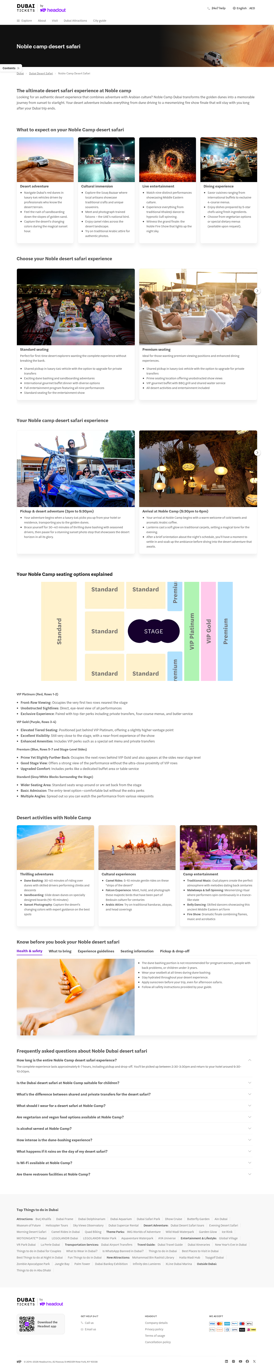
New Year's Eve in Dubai (231, 1244)
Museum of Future (29, 1225)
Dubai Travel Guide (170, 1244)
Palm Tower (82, 1264)
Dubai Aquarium (121, 1219)
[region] (137, 335)
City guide (99, 20)
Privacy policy (154, 1329)
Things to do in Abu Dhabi (34, 1270)
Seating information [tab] (137, 950)
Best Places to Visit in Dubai (200, 1251)
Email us (90, 1329)
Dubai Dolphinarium (91, 1219)
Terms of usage (155, 1336)
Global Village (228, 1238)
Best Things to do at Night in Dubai (40, 1257)
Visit (55, 20)
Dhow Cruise (173, 1219)
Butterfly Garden (198, 1219)
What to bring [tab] (60, 950)
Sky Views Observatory (88, 1225)
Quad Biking (93, 1232)
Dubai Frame (64, 1219)
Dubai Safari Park (148, 1219)
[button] (137, 631)
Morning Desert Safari (31, 1232)
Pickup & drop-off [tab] (174, 950)
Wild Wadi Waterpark (180, 1232)
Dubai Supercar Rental (124, 1225)
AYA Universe (167, 1238)
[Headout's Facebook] (247, 1361)
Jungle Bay (62, 1264)
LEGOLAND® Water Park (99, 1238)
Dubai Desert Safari (41, 73)
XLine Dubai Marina (179, 1264)
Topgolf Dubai (214, 1257)
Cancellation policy (158, 1342)
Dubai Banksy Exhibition (111, 1264)
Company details (156, 1323)
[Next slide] (257, 291)
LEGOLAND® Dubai (65, 1238)
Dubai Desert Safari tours (187, 1225)
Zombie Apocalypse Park (33, 1264)
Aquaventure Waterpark (137, 1238)
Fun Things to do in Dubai (85, 1257)
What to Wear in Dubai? (81, 1251)
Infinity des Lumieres (147, 1264)
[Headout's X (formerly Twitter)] (254, 1361)
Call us (89, 1323)
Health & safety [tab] (29, 950)
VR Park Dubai (26, 1244)
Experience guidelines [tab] (96, 950)
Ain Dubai (221, 1219)
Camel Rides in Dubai (65, 1232)
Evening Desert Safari (223, 1225)
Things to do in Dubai (163, 1251)
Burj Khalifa (43, 1219)
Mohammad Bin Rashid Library (153, 1257)
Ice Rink (227, 1232)
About (42, 20)
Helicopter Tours (57, 1225)
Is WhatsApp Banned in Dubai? (123, 1251)
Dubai (20, 73)
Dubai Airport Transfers (116, 1244)
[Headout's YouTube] (240, 1361)
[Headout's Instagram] (233, 1361)
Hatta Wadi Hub (189, 1257)
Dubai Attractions (75, 20)
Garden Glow (208, 1232)
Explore (26, 20)
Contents (9, 68)
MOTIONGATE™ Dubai (32, 1238)
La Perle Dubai (50, 1244)
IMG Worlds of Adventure (144, 1232)
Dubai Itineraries (199, 1244)
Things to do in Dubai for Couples (39, 1251)
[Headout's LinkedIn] (226, 1361)
